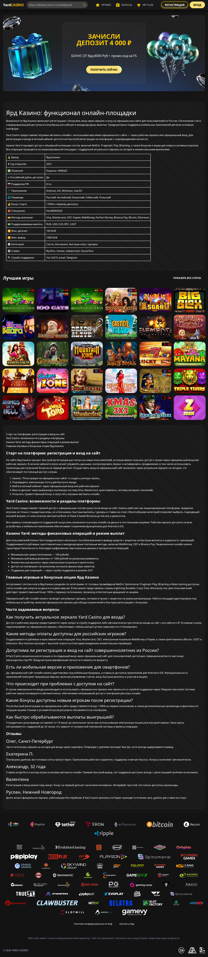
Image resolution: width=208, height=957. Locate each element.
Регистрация (175, 5)
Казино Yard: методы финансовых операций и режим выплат (42, 442)
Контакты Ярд (127, 923)
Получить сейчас (104, 69)
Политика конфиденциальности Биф (93, 923)
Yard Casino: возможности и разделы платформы (35, 438)
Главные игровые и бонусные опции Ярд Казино (35, 446)
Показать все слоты (187, 278)
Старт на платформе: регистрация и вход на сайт (35, 434)
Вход (197, 5)
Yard (13, 4)
